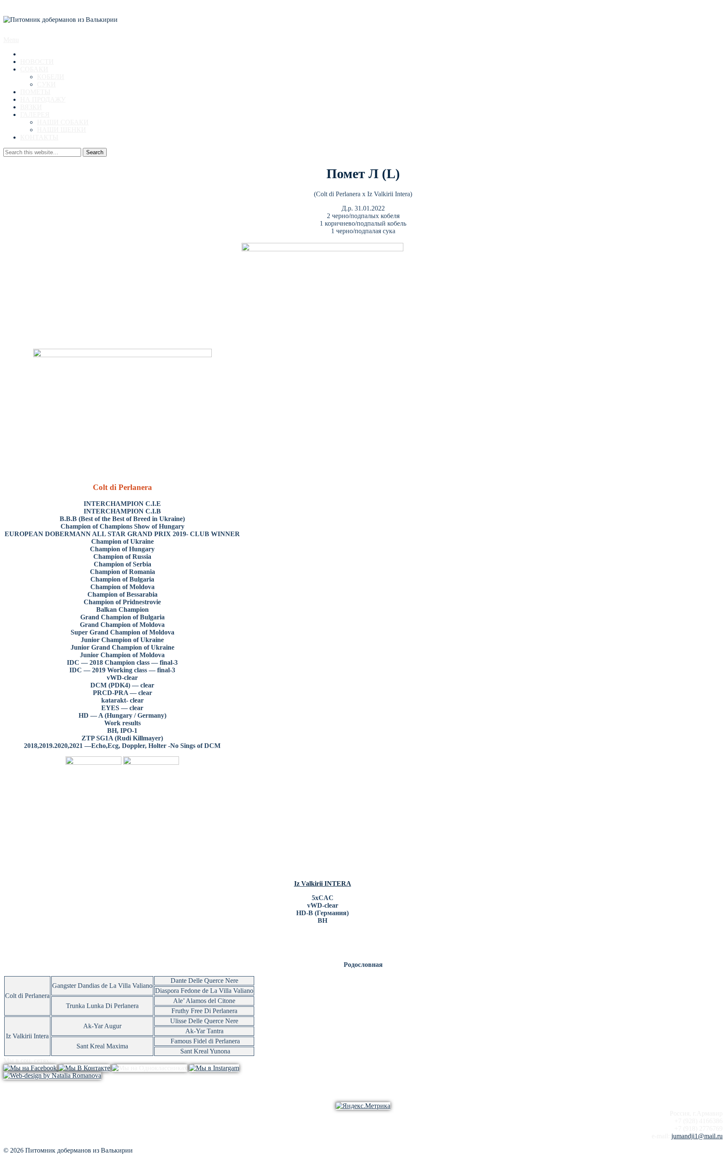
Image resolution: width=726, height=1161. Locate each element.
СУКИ (46, 84)
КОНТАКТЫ (39, 137)
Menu (11, 39)
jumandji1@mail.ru (697, 1136)
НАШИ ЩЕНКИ (61, 129)
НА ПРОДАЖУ (43, 99)
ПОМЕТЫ (35, 91)
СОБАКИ (34, 69)
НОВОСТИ (37, 61)
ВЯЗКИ (31, 107)
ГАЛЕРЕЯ (35, 114)
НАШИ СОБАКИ (63, 122)
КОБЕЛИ (50, 76)
